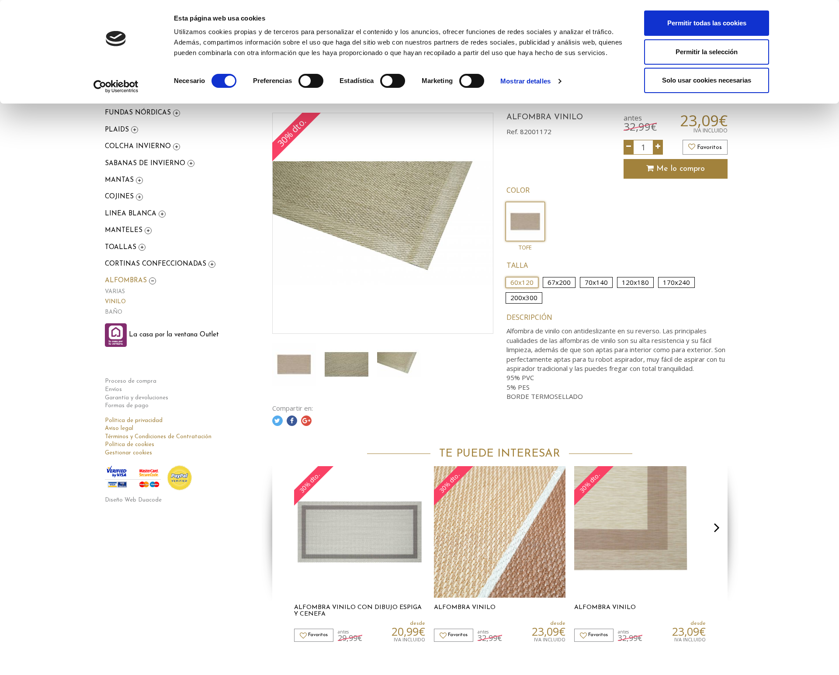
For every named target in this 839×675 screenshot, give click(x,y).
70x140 (596, 282)
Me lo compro (679, 169)
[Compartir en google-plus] (306, 420)
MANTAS (120, 180)
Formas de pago (127, 405)
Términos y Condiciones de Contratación (158, 437)
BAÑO (113, 312)
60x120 (522, 282)
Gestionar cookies (128, 453)
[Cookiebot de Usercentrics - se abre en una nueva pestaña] (116, 86)
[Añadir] (658, 147)
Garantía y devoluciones (136, 398)
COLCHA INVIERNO (139, 146)
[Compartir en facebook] (292, 420)
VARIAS (115, 291)
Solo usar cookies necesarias (706, 80)
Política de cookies (129, 444)
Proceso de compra (130, 381)
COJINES (120, 197)
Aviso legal (119, 428)
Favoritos (708, 147)
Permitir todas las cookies (706, 23)
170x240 (676, 282)
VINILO (115, 302)
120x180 (635, 282)
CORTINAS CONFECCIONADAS (156, 264)
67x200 (559, 282)
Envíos (113, 389)
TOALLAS (122, 247)
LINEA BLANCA (132, 214)
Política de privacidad (134, 420)
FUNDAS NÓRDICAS (139, 113)
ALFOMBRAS (127, 280)
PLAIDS (118, 130)
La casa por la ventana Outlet (173, 335)
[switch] (310, 81)
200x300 (523, 297)
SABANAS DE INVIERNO (146, 163)
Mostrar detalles (525, 81)
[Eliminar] (629, 147)
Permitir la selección (707, 51)
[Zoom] (382, 223)
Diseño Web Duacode (133, 500)
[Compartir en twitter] (277, 420)
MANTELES (125, 230)
